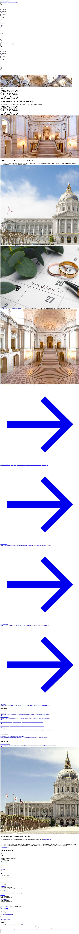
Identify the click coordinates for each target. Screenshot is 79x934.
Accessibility (20, 924)
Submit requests (3, 906)
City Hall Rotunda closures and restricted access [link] (9, 384)
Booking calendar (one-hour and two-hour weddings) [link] (10, 308)
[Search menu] (39, 40)
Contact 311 (16, 924)
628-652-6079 (3, 869)
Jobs (1, 12)
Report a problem (10, 924)
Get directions (4, 861)
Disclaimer (8, 919)
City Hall (12, 914)
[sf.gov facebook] (1, 909)
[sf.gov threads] (4, 909)
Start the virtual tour (47, 839)
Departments (6, 914)
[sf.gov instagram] (2, 909)
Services (2, 914)
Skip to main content (4, 1)
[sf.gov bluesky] (7, 909)
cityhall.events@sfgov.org (5, 877)
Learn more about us (4, 847)
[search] (13, 44)
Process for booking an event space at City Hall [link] (9, 245)
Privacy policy (3, 919)
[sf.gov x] (5, 909)
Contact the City (3, 924)
